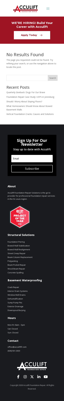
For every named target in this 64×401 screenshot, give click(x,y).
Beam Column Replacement (20, 257)
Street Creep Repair (16, 253)
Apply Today (29, 35)
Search (52, 78)
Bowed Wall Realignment (19, 249)
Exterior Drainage (15, 306)
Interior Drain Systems (18, 291)
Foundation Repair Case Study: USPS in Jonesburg (30, 96)
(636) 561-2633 (14, 350)
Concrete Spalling (15, 272)
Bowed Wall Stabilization (19, 245)
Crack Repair (13, 287)
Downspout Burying (16, 310)
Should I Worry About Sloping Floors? (24, 101)
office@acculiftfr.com (17, 347)
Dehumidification (15, 298)
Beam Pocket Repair (17, 265)
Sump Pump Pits (15, 302)
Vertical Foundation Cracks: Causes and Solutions (30, 114)
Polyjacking (13, 261)
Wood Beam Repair (16, 268)
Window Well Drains (17, 295)
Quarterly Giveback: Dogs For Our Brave (25, 92)
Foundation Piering (16, 241)
